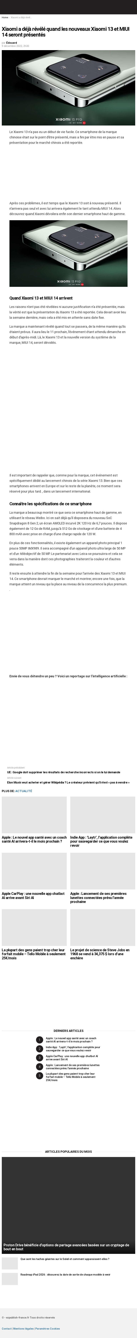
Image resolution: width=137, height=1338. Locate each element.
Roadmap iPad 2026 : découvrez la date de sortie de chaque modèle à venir (65, 1274)
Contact (7, 1328)
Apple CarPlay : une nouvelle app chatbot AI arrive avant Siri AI (33, 895)
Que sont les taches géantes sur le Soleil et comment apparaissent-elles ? (65, 1259)
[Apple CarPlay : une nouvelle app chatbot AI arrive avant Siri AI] (34, 871)
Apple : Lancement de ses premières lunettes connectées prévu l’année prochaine (98, 897)
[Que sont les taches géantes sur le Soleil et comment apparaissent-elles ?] (10, 1263)
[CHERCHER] (133, 7)
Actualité (23, 791)
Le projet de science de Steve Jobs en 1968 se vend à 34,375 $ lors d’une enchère (100, 954)
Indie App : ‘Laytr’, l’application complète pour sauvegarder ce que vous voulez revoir (101, 841)
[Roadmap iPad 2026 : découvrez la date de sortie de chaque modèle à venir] (10, 1279)
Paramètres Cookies (47, 1328)
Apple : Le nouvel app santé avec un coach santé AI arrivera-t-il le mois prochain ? (34, 839)
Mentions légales (23, 1328)
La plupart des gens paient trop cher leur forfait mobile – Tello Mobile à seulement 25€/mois (34, 954)
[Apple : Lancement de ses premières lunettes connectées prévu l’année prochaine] (102, 871)
